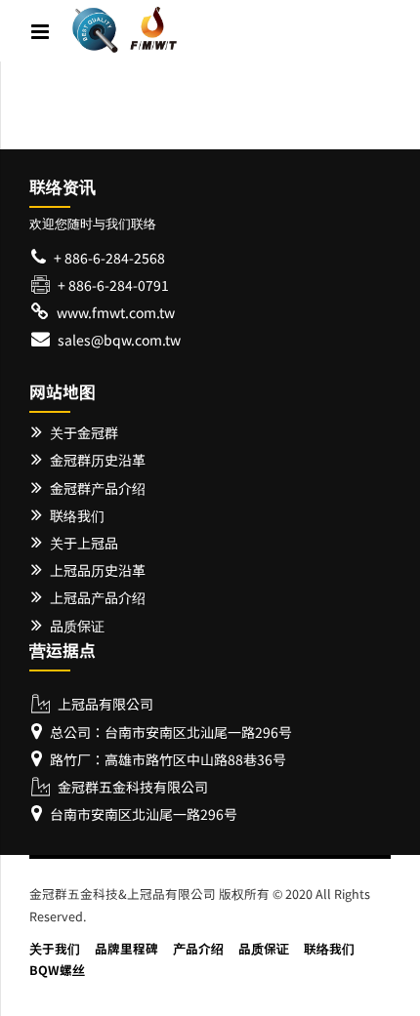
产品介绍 (198, 948)
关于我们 (54, 948)
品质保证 (263, 948)
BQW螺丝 (57, 969)
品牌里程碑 (126, 948)
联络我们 (329, 948)
